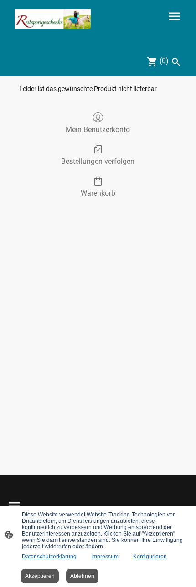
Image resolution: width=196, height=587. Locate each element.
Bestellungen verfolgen (97, 161)
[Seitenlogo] (53, 19)
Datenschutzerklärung (49, 556)
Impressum (105, 556)
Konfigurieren (150, 556)
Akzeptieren (40, 576)
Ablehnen (82, 576)
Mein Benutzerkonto (98, 129)
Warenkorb (98, 193)
